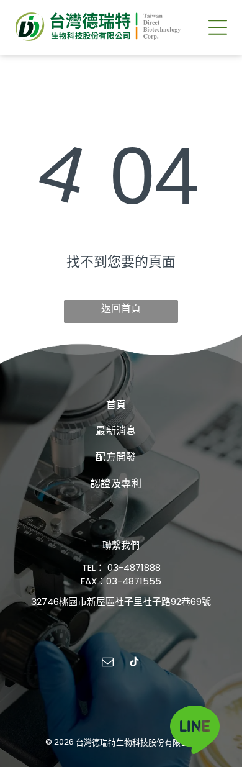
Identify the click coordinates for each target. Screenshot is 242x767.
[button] (217, 27)
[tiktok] (134, 663)
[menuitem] (116, 404)
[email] (108, 663)
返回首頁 (121, 308)
